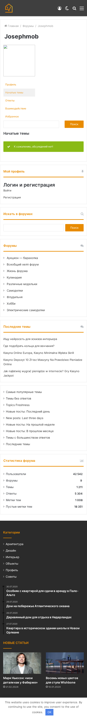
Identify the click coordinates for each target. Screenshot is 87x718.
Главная (13, 26)
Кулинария (14, 277)
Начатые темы (14, 92)
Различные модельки (21, 284)
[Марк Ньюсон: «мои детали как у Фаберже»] (22, 663)
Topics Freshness (18, 405)
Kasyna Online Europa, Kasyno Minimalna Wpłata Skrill (38, 352)
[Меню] (82, 10)
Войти (7, 190)
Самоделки (14, 290)
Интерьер (12, 557)
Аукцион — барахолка (22, 258)
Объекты (12, 563)
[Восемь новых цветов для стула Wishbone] (65, 663)
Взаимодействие (15, 108)
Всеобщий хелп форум (22, 264)
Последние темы (18, 444)
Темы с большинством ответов (28, 437)
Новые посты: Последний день (28, 411)
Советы (11, 576)
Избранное (12, 116)
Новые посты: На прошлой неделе (30, 424)
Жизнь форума (17, 271)
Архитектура (14, 544)
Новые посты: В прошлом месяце (30, 431)
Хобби (10, 303)
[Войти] (59, 10)
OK (49, 712)
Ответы (10, 100)
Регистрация (12, 197)
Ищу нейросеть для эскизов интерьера (30, 339)
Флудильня (14, 297)
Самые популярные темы (24, 392)
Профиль (10, 84)
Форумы (28, 26)
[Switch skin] (67, 10)
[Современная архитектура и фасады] (9, 8)
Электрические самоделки (25, 310)
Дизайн (11, 550)
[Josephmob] (19, 75)
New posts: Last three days (24, 418)
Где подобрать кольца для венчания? (28, 346)
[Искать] (74, 10)
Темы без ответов (18, 398)
